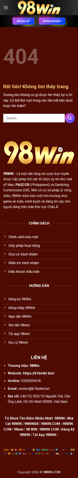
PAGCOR (22, 185)
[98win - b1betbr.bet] (39, 7)
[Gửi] (70, 118)
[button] (5, 7)
